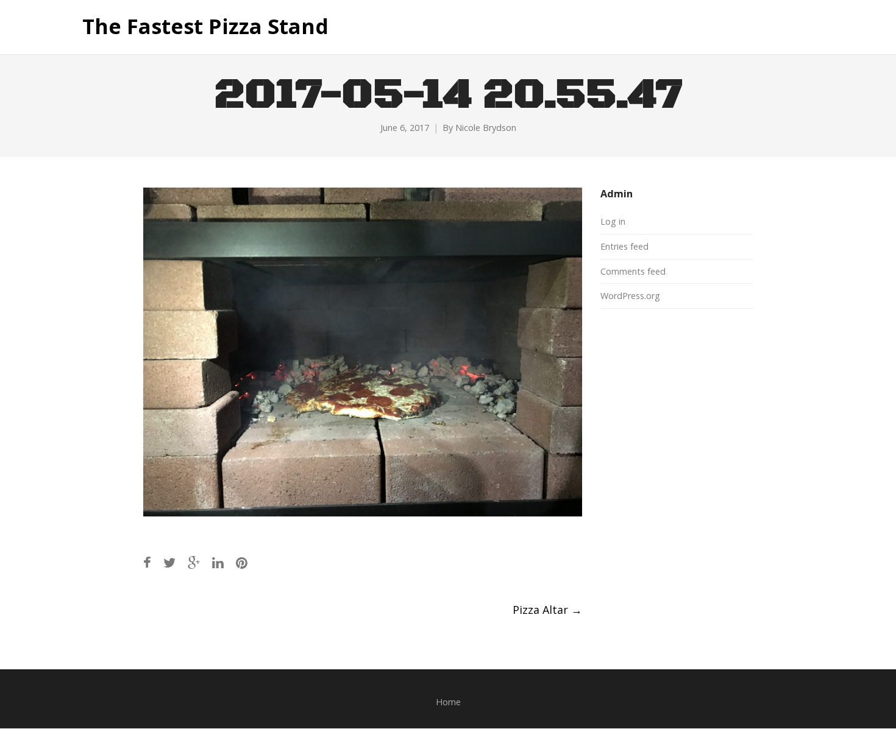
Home (448, 702)
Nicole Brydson (485, 127)
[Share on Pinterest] (241, 562)
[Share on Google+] (194, 562)
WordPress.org (630, 295)
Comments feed (633, 271)
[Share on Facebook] (147, 562)
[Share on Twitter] (169, 562)
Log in (612, 221)
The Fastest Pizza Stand (205, 26)
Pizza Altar (547, 609)
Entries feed (624, 246)
